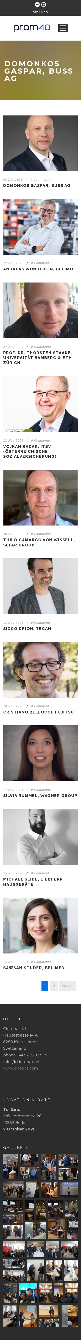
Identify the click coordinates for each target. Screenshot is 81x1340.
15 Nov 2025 (13, 873)
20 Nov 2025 (13, 534)
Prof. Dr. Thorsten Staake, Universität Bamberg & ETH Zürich (37, 357)
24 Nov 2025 (13, 347)
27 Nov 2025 (13, 263)
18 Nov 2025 (13, 622)
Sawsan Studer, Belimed (34, 968)
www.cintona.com (20, 1068)
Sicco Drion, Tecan (27, 628)
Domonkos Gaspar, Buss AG (37, 185)
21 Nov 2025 (13, 440)
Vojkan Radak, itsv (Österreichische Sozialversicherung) (30, 451)
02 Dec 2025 (13, 179)
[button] (10, 1166)
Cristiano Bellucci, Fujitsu (38, 712)
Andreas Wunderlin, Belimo (38, 269)
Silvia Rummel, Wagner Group (40, 795)
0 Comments (40, 179)
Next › (67, 986)
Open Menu (63, 28)
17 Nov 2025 (13, 789)
